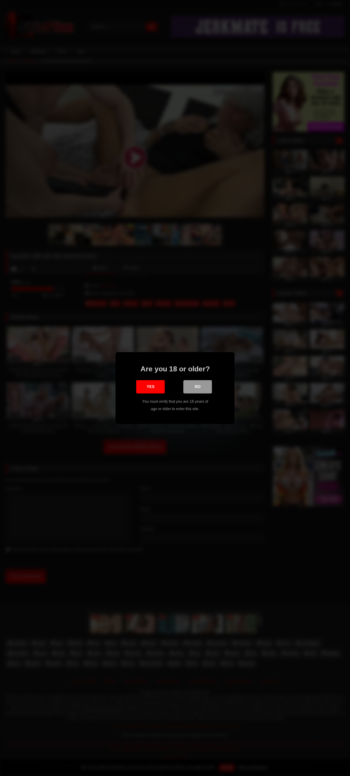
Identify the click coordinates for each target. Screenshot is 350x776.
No (197, 387)
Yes (151, 387)
